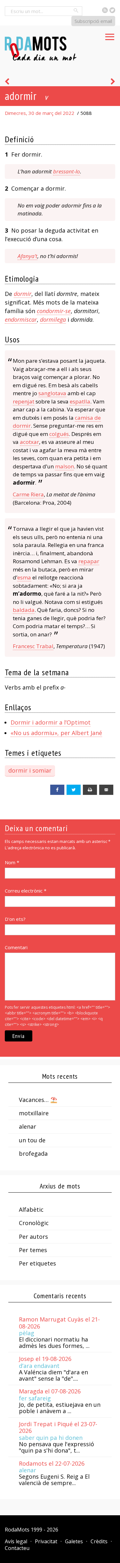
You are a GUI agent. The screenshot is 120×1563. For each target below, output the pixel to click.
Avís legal (16, 1541)
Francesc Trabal (33, 646)
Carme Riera (28, 494)
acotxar (29, 441)
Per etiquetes (37, 1263)
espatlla (80, 401)
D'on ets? (15, 919)
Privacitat (46, 1541)
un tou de (32, 1140)
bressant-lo (66, 171)
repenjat (23, 401)
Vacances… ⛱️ (38, 1100)
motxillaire (34, 1113)
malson (64, 466)
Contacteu (17, 1548)
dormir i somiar (30, 770)
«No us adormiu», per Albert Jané (56, 733)
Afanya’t (27, 256)
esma (24, 577)
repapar (88, 561)
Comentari (16, 947)
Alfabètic (31, 1209)
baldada (24, 609)
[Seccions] (109, 35)
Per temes (33, 1250)
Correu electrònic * (25, 890)
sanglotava (52, 393)
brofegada (33, 1153)
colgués (59, 434)
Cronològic (34, 1223)
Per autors (33, 1236)
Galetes (74, 1541)
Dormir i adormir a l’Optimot (51, 722)
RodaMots (17, 1529)
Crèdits (99, 1541)
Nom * (12, 862)
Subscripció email (93, 21)
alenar (27, 1126)
